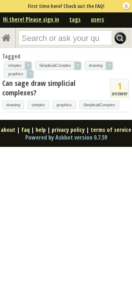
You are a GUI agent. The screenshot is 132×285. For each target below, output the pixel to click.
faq (25, 130)
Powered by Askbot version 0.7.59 (66, 137)
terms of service (111, 130)
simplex (38, 105)
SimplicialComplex (99, 105)
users (97, 19)
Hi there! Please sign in (31, 19)
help (41, 130)
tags (75, 19)
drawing (13, 105)
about (8, 130)
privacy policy (68, 130)
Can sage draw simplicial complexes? (39, 88)
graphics (64, 105)
